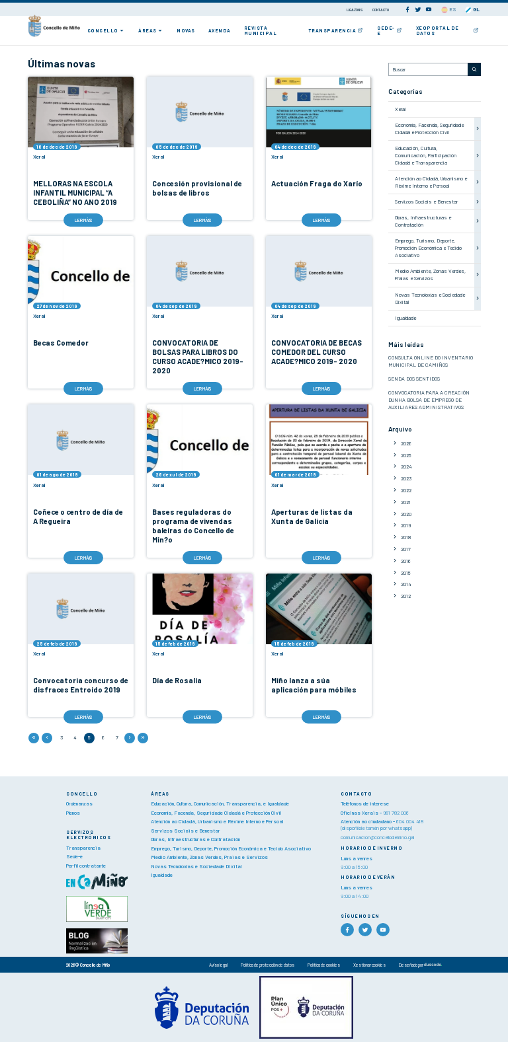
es (452, 9)
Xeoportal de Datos (437, 30)
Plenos (73, 812)
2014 (406, 584)
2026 (406, 443)
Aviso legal (218, 964)
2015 (406, 573)
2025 (406, 455)
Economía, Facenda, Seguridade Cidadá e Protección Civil (429, 128)
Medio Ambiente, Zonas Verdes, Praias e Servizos (430, 274)
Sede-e (386, 30)
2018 (406, 537)
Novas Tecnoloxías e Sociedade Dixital (196, 866)
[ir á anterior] (47, 738)
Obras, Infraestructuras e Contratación (423, 221)
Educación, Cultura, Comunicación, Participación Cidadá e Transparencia (425, 155)
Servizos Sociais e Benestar (426, 201)
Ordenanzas (79, 803)
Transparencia (332, 30)
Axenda (219, 30)
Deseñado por (411, 964)
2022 (406, 490)
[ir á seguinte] (129, 738)
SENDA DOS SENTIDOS (414, 378)
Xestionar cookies (369, 964)
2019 (406, 525)
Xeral (400, 109)
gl (476, 9)
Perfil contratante (86, 865)
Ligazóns (355, 9)
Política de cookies (324, 964)
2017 (406, 549)
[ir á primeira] (33, 738)
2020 (406, 514)
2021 (406, 502)
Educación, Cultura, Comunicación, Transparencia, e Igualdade (220, 803)
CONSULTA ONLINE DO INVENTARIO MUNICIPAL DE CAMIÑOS (430, 361)
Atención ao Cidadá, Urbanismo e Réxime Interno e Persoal (431, 182)
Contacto (380, 9)
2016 (406, 561)
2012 (406, 596)
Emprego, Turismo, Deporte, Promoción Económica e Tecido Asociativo (428, 247)
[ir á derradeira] (143, 738)
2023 (406, 478)
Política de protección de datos (267, 964)
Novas (186, 30)
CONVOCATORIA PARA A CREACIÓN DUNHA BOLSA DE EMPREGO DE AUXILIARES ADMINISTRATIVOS (429, 399)
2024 (406, 466)
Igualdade (405, 318)
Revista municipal (260, 30)
